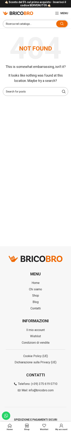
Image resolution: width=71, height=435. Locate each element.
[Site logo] (18, 13)
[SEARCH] (62, 23)
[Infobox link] (35, 4)
